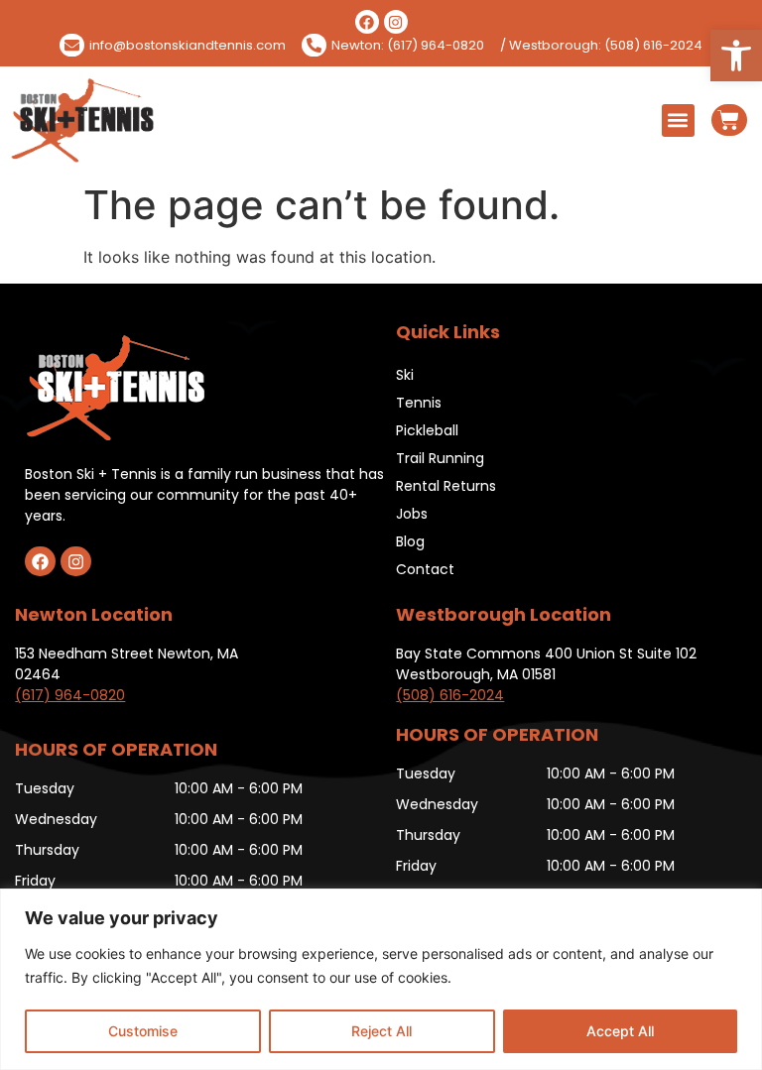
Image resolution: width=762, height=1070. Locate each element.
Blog (410, 541)
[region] (381, 979)
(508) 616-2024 (450, 695)
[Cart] (729, 120)
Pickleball (427, 430)
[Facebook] (367, 22)
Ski (405, 375)
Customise (143, 1030)
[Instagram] (396, 22)
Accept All (620, 1030)
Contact (425, 569)
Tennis (419, 403)
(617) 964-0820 (70, 695)
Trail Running (440, 458)
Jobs (412, 514)
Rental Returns (446, 486)
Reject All (381, 1030)
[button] (736, 55)
